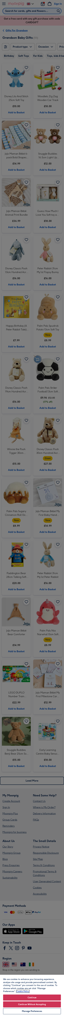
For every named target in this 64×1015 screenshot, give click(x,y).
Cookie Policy (22, 991)
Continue (32, 997)
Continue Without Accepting (32, 1004)
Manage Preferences (32, 1011)
